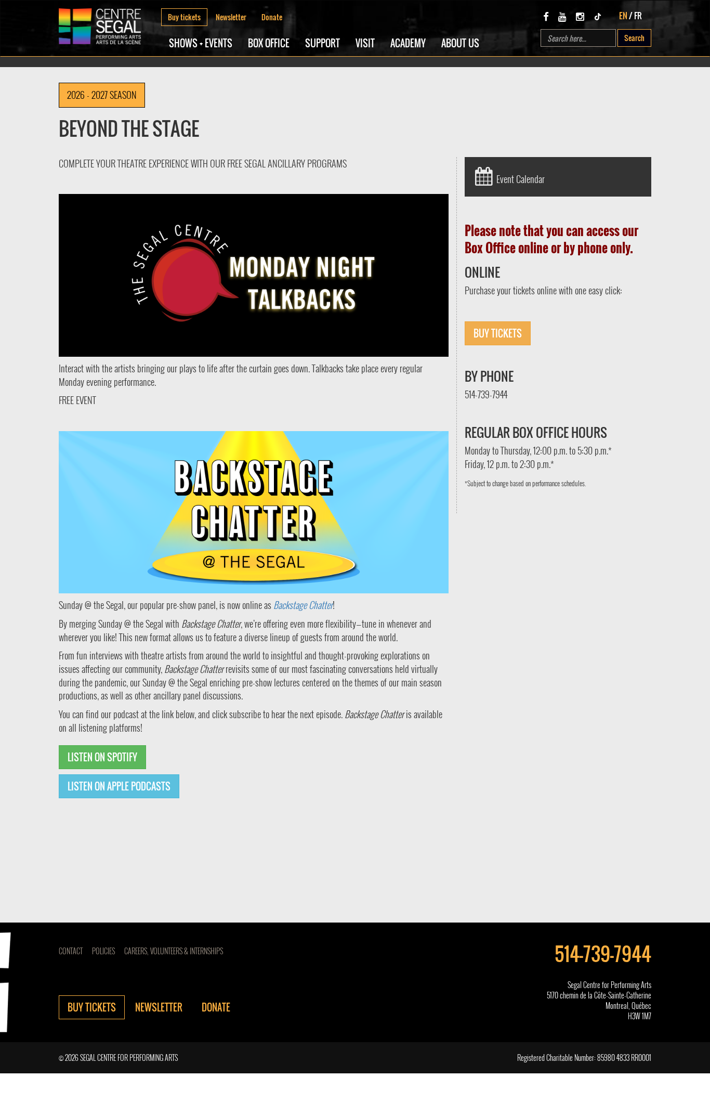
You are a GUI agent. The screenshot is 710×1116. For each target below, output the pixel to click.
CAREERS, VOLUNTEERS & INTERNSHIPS (173, 950)
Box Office (269, 43)
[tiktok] (597, 16)
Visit (365, 43)
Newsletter (231, 16)
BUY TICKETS (498, 333)
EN (623, 15)
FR (638, 15)
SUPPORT (322, 43)
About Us (460, 43)
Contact (71, 950)
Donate (271, 16)
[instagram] (580, 16)
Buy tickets (184, 16)
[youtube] (562, 16)
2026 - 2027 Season (102, 94)
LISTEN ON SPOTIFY (102, 757)
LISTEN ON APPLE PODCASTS (119, 786)
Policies (103, 950)
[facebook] (546, 16)
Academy (408, 43)
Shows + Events (200, 43)
